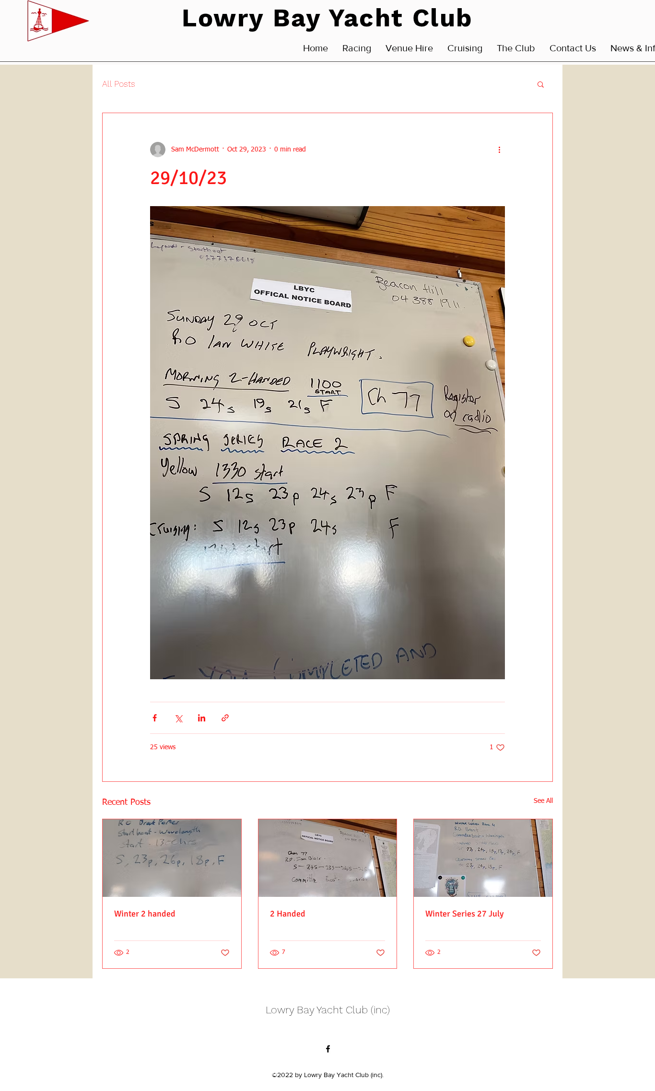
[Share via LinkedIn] (201, 717)
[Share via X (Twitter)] (178, 717)
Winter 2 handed (144, 913)
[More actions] (499, 149)
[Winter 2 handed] (172, 858)
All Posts (118, 84)
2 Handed (287, 913)
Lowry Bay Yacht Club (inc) (328, 1010)
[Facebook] (328, 1049)
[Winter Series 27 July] (483, 858)
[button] (540, 84)
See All (543, 801)
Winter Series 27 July (464, 913)
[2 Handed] (327, 858)
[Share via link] (225, 717)
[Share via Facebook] (154, 717)
